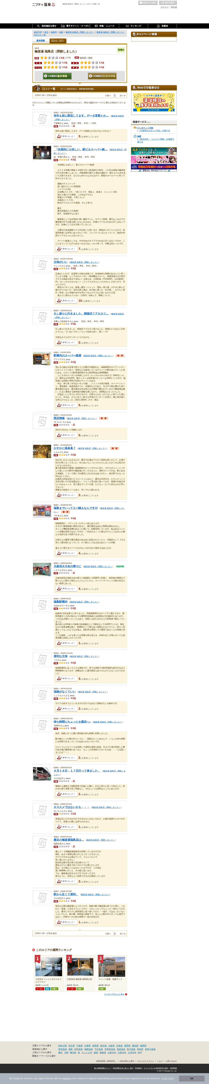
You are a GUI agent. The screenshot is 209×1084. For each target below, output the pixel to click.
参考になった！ (69, 136)
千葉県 (79, 1045)
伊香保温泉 (109, 1049)
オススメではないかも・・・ (72, 807)
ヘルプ (160, 1061)
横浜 (60, 1052)
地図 (139, 136)
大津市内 (132, 1052)
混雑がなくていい (65, 691)
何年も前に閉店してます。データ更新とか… (81, 115)
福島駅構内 (60, 601)
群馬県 (95, 1045)
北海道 (119, 1045)
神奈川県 (62, 1045)
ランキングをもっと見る (114, 994)
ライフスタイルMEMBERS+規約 (156, 1068)
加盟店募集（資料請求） (106, 1061)
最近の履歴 (168, 3)
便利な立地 (60, 656)
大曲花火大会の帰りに (67, 566)
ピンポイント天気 (145, 128)
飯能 (96, 1052)
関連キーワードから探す (44, 1056)
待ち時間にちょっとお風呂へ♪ (72, 721)
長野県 (127, 1045)
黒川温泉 (131, 1049)
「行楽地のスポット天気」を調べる (154, 130)
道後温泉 (121, 1049)
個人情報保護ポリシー (102, 1068)
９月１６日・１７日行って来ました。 (77, 770)
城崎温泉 (88, 1049)
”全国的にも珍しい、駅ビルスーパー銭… (80, 149)
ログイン (165, 7)
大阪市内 (112, 1052)
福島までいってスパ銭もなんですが (76, 508)
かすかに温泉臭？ (65, 448)
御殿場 (103, 1052)
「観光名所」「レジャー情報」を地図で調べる (155, 140)
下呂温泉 (98, 1049)
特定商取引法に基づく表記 (123, 1068)
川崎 (66, 1052)
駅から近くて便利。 (66, 894)
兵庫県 (87, 1045)
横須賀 (73, 1052)
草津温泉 (62, 1049)
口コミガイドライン (145, 1061)
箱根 (70, 1049)
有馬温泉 (78, 1049)
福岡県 (143, 1045)
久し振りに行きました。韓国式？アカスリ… (81, 313)
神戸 (140, 1052)
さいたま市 (87, 1052)
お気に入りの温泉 (148, 3)
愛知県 (135, 1045)
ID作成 (174, 7)
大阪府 (111, 1045)
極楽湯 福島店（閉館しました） (84, 262)
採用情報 (173, 1068)
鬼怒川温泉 (150, 1049)
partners (67, 1078)
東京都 (103, 1045)
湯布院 (140, 1049)
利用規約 (138, 1068)
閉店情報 (59, 418)
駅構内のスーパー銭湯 (67, 355)
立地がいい (60, 261)
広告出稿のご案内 (126, 1061)
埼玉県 (71, 1045)
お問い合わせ (171, 1061)
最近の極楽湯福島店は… (69, 839)
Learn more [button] (167, 1078)
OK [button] (191, 1078)
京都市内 (122, 1052)
